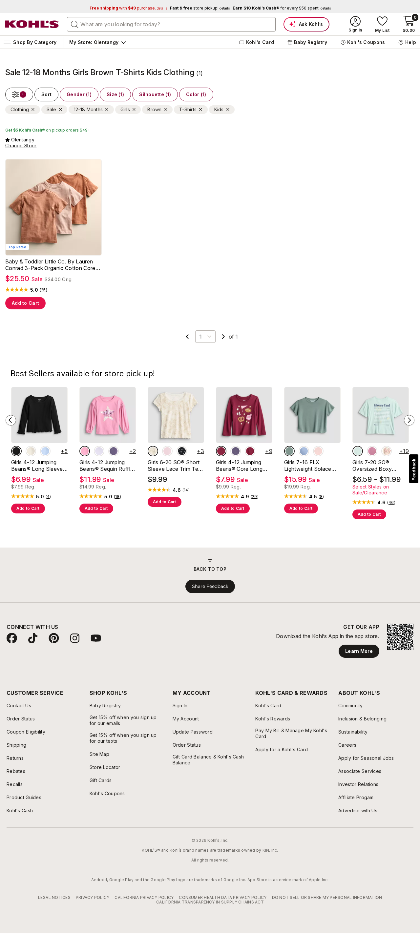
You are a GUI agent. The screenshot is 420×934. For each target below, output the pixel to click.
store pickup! (200, 8)
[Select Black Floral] (182, 451)
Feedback (413, 470)
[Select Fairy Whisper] (167, 451)
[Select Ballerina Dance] (318, 451)
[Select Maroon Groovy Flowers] (250, 451)
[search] (75, 24)
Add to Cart (25, 303)
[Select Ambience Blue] (304, 451)
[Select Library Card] (357, 451)
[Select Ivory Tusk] (31, 451)
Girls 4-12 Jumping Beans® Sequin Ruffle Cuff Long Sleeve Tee (106, 465)
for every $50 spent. (282, 8)
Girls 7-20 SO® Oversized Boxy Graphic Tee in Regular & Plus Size (380, 465)
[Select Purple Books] (235, 451)
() (43, 290)
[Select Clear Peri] (45, 451)
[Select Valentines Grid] (386, 451)
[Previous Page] (187, 336)
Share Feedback (210, 586)
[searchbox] (171, 24)
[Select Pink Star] (84, 451)
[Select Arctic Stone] (289, 451)
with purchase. (128, 8)
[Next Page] (223, 336)
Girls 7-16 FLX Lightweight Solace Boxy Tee (307, 465)
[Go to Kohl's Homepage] (32, 24)
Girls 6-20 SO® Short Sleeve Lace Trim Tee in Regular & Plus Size (174, 465)
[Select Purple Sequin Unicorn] (99, 451)
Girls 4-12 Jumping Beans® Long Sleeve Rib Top (37, 465)
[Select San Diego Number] (372, 451)
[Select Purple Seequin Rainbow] (113, 451)
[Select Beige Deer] (153, 451)
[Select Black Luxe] (16, 451)
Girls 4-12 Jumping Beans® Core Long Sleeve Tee (239, 465)
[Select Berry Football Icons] (221, 451)
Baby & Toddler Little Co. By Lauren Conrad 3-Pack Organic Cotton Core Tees (50, 264)
